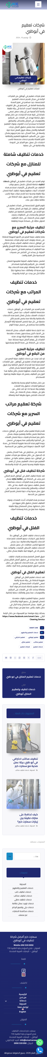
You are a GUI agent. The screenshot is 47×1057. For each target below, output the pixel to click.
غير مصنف (22, 915)
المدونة (32, 770)
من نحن (22, 997)
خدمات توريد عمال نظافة (23, 903)
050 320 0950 (20, 1043)
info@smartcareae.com (30, 1040)
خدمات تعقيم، (38, 646)
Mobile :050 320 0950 (23, 945)
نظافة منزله (17, 479)
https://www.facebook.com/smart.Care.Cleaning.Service (23, 617)
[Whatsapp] (39, 1042)
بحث (9, 856)
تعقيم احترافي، (19, 637)
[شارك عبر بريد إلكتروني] (6, 658)
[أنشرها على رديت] (19, 658)
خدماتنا (23, 1000)
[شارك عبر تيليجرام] (10, 658)
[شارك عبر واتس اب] (15, 658)
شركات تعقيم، (25, 646)
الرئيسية (23, 994)
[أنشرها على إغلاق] (28, 658)
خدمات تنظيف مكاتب (22, 770)
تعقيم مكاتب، (38, 642)
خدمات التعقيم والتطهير (29, 632)
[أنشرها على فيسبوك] (33, 658)
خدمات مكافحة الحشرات (22, 911)
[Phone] (39, 1050)
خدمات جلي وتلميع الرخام (23, 907)
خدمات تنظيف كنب (23, 891)
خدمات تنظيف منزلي (23, 899)
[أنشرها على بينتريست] (24, 658)
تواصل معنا (22, 1007)
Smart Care (33, 627)
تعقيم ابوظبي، (33, 637)
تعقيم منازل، (25, 642)
